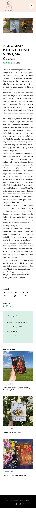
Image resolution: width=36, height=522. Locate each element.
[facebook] (3, 306)
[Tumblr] (27, 293)
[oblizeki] (18, 397)
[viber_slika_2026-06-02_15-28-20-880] (18, 352)
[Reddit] (12, 293)
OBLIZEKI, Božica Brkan (12, 433)
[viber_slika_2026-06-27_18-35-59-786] (18, 440)
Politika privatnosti (24, 500)
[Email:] (24, 296)
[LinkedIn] (16, 293)
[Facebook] (4, 293)
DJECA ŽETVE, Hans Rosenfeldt (14, 475)
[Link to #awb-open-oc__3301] (31, 6)
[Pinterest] (31, 293)
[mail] (14, 306)
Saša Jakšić (6, 63)
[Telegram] (23, 293)
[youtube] (10, 306)
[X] (8, 293)
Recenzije (6, 41)
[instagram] (7, 306)
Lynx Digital (29, 498)
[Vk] (4, 296)
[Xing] (15, 296)
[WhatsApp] (20, 293)
